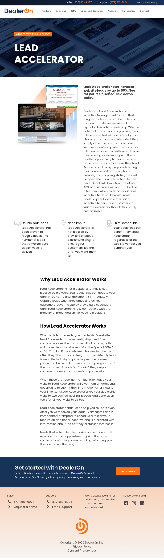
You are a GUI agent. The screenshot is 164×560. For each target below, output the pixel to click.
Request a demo (25, 507)
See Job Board (94, 507)
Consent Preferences (82, 550)
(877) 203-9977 (79, 2)
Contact (144, 11)
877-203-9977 (23, 502)
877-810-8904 (61, 502)
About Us (113, 11)
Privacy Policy (82, 546)
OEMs (73, 11)
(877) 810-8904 (114, 2)
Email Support (61, 507)
